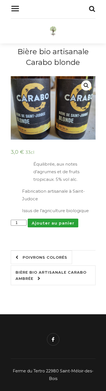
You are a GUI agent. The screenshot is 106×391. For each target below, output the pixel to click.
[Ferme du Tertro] (53, 32)
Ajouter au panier (53, 223)
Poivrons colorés (42, 257)
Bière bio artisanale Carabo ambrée (51, 275)
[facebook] (53, 339)
